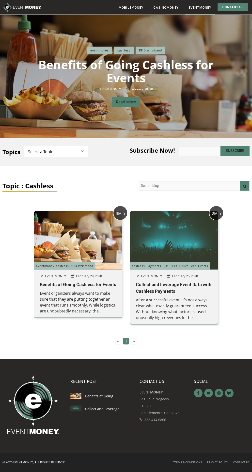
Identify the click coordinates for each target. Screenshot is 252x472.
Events (203, 266)
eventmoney (99, 50)
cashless (123, 50)
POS (166, 266)
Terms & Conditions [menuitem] (187, 462)
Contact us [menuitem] (241, 462)
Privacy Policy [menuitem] (217, 462)
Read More (126, 102)
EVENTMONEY (110, 89)
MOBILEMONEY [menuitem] (131, 7)
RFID (174, 266)
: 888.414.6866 (154, 419)
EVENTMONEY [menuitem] (200, 7)
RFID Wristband (150, 50)
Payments (153, 266)
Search (245, 186)
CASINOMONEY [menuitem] (166, 7)
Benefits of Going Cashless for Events (126, 71)
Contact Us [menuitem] (233, 7)
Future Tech (188, 266)
